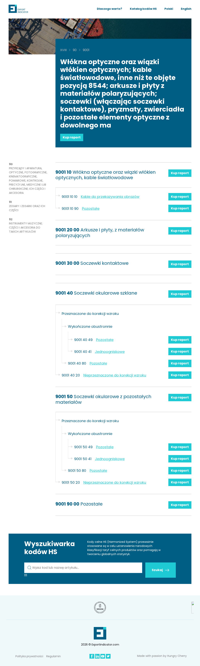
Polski (168, 9)
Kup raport (72, 137)
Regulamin (53, 656)
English (186, 9)
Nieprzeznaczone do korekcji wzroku (114, 375)
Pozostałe (90, 208)
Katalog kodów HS (143, 9)
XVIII (63, 50)
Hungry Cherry (177, 656)
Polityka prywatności (29, 656)
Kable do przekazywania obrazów (110, 196)
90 (75, 50)
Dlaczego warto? (109, 9)
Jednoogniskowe (110, 351)
